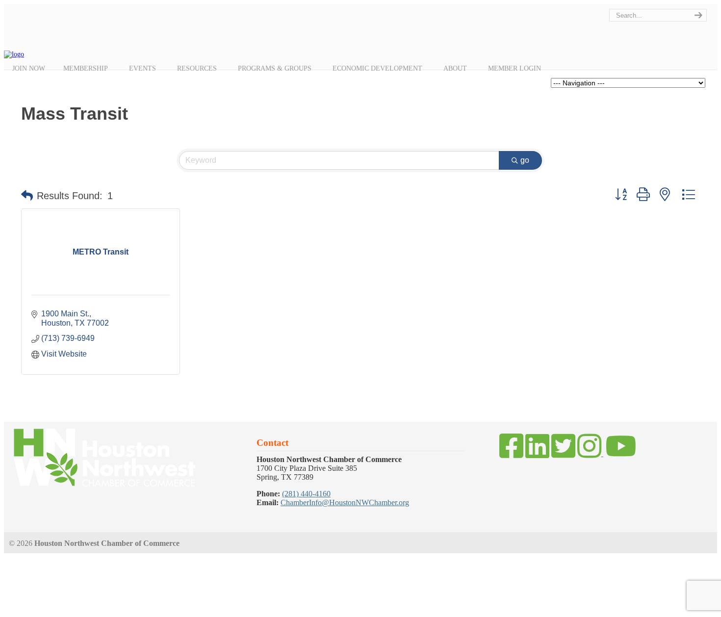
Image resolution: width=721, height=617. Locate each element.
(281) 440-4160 (306, 493)
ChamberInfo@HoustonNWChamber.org (345, 502)
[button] (27, 196)
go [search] (524, 160)
